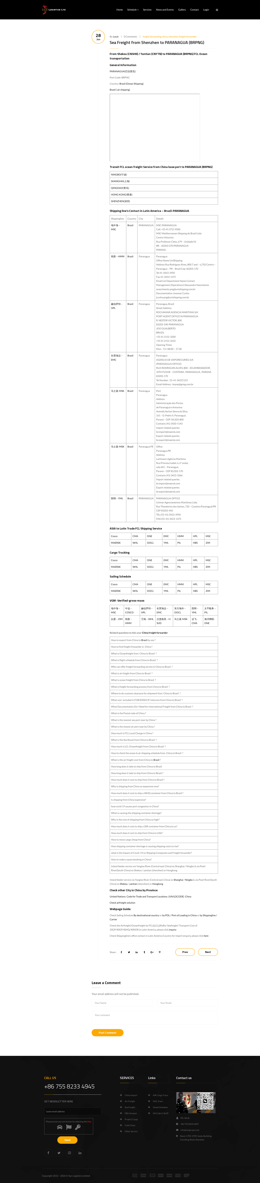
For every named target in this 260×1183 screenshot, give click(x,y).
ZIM (208, 542)
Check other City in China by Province (134, 890)
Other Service (131, 1131)
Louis (115, 36)
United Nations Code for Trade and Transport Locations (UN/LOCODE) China (150, 896)
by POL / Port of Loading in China (179, 915)
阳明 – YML (117, 498)
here (206, 935)
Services (147, 9)
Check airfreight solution (122, 902)
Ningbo (189, 879)
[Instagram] (69, 1153)
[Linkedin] (80, 1153)
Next (208, 952)
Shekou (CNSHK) (128, 53)
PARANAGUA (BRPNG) (179, 53)
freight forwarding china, (155, 36)
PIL (179, 542)
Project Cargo (131, 1119)
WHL (135, 542)
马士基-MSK (117, 390)
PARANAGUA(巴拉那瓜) (123, 71)
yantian (133, 883)
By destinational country (146, 915)
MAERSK (116, 542)
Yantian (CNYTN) (151, 53)
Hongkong (157, 883)
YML (166, 542)
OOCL (150, 542)
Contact (194, 9)
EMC (166, 536)
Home (119, 9)
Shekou (124, 883)
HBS (195, 542)
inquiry (172, 929)
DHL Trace (158, 1101)
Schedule (132, 9)
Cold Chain (130, 1125)
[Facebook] (48, 1153)
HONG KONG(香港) (121, 194)
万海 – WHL (147, 619)
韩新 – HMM (117, 256)
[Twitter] (59, 1153)
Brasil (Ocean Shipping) (131, 83)
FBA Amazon (131, 1113)
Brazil (130, 225)
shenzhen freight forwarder (182, 36)
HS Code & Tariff (160, 1113)
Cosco (114, 536)
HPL (195, 536)
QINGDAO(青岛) (120, 187)
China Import (131, 1095)
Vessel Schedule (160, 1107)
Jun (98, 37)
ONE (149, 536)
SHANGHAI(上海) (120, 181)
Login (206, 9)
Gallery (182, 9)
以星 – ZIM (117, 619)
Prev (185, 952)
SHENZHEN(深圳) (120, 201)
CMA (135, 536)
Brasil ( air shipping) (120, 89)
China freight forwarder (155, 632)
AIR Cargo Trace (160, 1095)
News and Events (165, 9)
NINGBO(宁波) (119, 174)
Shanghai (178, 879)
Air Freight (130, 1101)
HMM (180, 536)
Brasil (144, 640)
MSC (208, 536)
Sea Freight (130, 1107)
